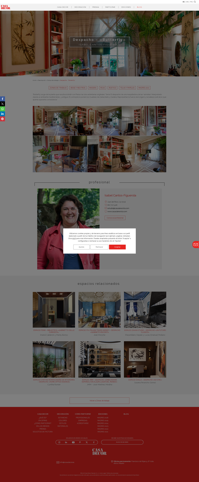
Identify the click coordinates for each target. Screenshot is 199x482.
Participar (110, 7)
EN (187, 2)
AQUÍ (74, 238)
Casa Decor (62, 7)
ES (183, 2)
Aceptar (117, 247)
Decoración (80, 7)
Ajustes (81, 247)
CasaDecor (5, 7)
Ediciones (126, 7)
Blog (139, 7)
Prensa (95, 7)
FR (191, 2)
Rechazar (99, 247)
